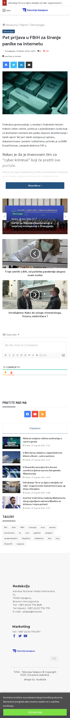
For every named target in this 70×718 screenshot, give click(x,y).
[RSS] (42, 414)
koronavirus (9, 532)
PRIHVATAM (35, 712)
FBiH (22, 527)
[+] (44, 355)
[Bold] (5, 355)
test (49, 538)
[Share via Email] (29, 65)
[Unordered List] (25, 355)
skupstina (26, 538)
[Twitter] (13, 65)
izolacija (32, 527)
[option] (35, 216)
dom (14, 527)
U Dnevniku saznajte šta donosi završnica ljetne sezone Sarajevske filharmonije (42, 470)
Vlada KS (8, 543)
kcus (43, 527)
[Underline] (13, 355)
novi (27, 532)
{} (41, 355)
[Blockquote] (29, 355)
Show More (34, 185)
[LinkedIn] (21, 65)
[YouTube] (35, 414)
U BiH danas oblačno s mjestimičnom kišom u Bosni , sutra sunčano (42, 454)
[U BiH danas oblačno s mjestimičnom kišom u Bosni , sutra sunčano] (11, 457)
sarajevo (48, 532)
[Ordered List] (21, 355)
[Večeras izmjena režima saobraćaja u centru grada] (11, 443)
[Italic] (9, 355)
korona (52, 527)
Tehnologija (37, 25)
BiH (5, 527)
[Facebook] (6, 65)
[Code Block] (33, 355)
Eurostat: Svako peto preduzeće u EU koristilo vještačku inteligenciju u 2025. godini (34, 228)
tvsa (57, 538)
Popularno (35, 428)
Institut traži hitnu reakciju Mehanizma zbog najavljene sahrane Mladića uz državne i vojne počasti (44, 501)
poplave (37, 532)
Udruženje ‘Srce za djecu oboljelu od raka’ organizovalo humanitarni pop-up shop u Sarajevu (44, 485)
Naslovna (11, 25)
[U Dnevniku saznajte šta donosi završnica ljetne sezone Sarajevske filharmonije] (11, 472)
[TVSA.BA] (35, 10)
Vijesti (24, 25)
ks (20, 532)
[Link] (37, 355)
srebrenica (39, 538)
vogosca (20, 543)
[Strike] (17, 355)
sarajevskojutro (10, 538)
